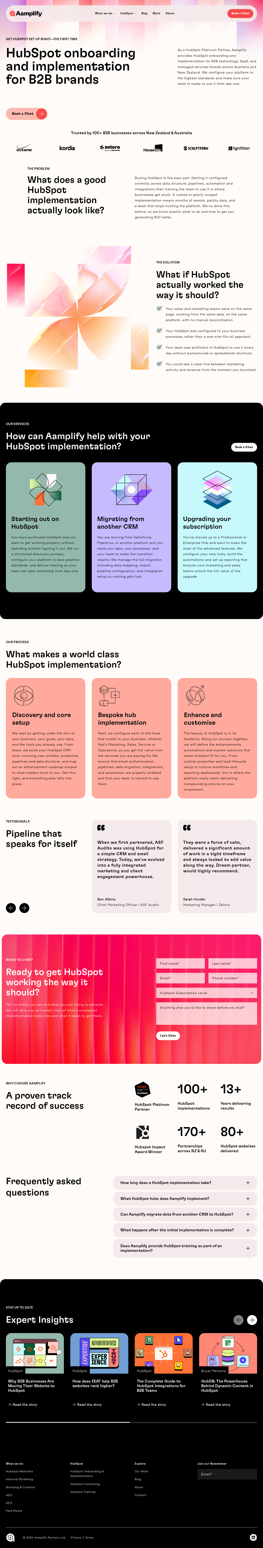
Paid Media (14, 1510)
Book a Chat (240, 13)
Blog (138, 1479)
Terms (89, 1537)
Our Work (141, 1471)
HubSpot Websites (19, 1471)
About (139, 1487)
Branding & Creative (20, 1487)
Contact (140, 1495)
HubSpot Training (82, 1492)
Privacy (76, 1537)
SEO (9, 1503)
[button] (11, 908)
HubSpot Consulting (85, 1484)
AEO (9, 1495)
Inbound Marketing (19, 1479)
